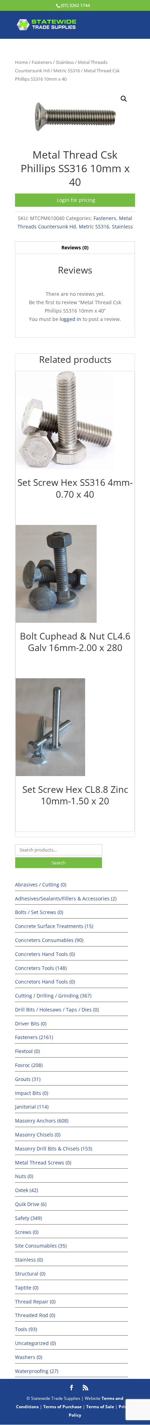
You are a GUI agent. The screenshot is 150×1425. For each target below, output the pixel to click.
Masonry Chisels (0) (37, 1134)
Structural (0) (30, 1273)
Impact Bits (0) (31, 1093)
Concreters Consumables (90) (49, 940)
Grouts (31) (27, 1079)
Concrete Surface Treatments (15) (54, 926)
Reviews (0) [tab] (75, 247)
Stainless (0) (29, 1259)
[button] (124, 99)
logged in (70, 319)
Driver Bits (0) (30, 1023)
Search (59, 863)
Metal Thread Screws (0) (43, 1162)
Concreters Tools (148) (41, 968)
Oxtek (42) (26, 1190)
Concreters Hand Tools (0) (45, 954)
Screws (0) (26, 1232)
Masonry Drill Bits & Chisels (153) (53, 1148)
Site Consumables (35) (41, 1245)
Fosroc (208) (29, 1065)
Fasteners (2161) (34, 1037)
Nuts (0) (24, 1176)
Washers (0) (28, 1357)
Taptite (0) (26, 1287)
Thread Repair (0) (35, 1301)
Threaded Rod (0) (35, 1315)
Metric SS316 (66, 70)
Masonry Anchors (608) (41, 1120)
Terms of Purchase (62, 1407)
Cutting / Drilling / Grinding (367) (53, 995)
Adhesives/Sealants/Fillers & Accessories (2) (66, 898)
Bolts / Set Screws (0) (39, 912)
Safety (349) (28, 1218)
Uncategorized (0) (35, 1343)
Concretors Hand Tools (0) (45, 981)
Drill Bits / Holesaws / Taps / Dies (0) (57, 1009)
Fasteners (42, 62)
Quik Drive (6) (30, 1204)
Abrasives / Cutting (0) (40, 884)
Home (21, 62)
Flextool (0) (27, 1051)
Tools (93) (26, 1329)
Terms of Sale (100, 1407)
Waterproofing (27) (36, 1371)
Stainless (65, 62)
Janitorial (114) (31, 1106)
